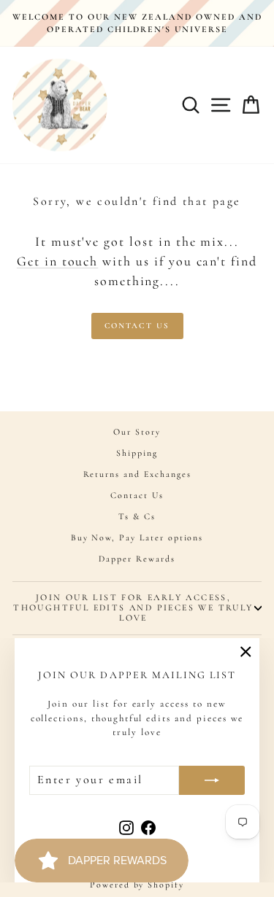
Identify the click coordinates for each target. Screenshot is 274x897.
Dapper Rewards (137, 559)
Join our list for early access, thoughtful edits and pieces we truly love (133, 607)
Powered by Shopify (137, 884)
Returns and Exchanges (137, 474)
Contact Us (137, 325)
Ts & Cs (137, 516)
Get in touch (57, 261)
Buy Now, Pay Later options (137, 537)
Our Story (137, 432)
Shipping (137, 453)
